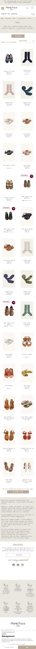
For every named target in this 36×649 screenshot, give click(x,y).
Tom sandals (9, 385)
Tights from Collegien (27, 103)
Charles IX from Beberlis (9, 72)
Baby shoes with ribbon (9, 323)
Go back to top (18, 492)
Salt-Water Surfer (9, 165)
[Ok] (33, 14)
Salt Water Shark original (27, 229)
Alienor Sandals (27, 354)
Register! (18, 555)
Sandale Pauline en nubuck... (27, 449)
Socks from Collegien (27, 71)
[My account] (27, 7)
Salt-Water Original (9, 134)
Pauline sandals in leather (9, 449)
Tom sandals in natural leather (9, 417)
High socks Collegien (27, 323)
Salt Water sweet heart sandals (27, 417)
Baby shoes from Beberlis (27, 197)
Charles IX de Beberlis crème (27, 480)
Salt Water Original (27, 386)
